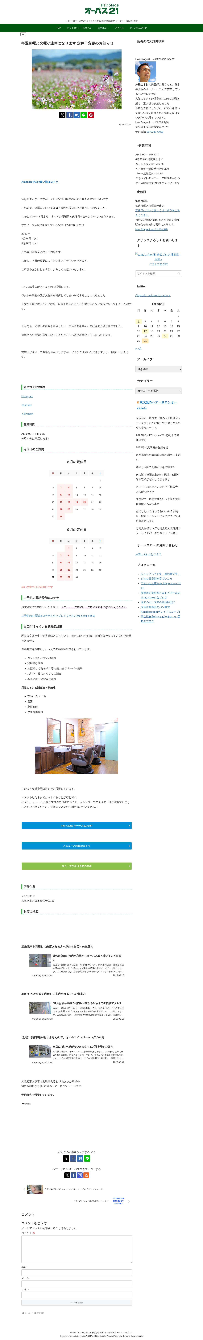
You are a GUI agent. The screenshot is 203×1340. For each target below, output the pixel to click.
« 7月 (138, 348)
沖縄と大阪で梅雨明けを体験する (155, 467)
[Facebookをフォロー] (73, 1175)
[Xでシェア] (62, 115)
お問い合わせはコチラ (148, 554)
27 (165, 336)
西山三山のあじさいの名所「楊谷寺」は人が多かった (158, 489)
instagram (27, 396)
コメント (28, 1232)
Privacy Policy (112, 1336)
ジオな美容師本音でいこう (156, 578)
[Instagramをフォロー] (80, 1175)
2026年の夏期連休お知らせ (152, 447)
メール (25, 1278)
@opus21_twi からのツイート (153, 295)
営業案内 (27, 1104)
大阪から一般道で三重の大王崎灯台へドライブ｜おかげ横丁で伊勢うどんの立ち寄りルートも (158, 423)
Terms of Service (130, 1336)
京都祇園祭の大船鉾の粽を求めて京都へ (158, 457)
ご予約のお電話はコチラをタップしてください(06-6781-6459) (58, 615)
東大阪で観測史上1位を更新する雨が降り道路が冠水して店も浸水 (157, 477)
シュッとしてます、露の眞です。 (160, 573)
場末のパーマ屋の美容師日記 (158, 602)
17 (145, 331)
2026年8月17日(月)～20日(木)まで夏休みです (157, 437)
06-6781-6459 (155, 131)
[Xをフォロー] (67, 1175)
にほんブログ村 (158, 264)
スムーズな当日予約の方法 (77, 866)
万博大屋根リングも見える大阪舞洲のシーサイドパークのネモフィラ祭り (158, 531)
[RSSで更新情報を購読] (86, 1175)
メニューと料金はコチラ (76, 846)
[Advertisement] (76, 147)
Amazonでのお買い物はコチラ (39, 181)
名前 (24, 1267)
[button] (178, 273)
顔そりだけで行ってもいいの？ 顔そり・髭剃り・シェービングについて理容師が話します (158, 516)
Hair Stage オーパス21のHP (76, 825)
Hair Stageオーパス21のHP (151, 229)
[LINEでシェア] (84, 115)
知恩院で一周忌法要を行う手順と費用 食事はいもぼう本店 (158, 501)
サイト (25, 1289)
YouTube (26, 405)
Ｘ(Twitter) (27, 413)
